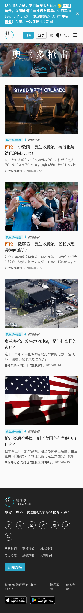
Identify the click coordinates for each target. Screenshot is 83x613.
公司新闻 (46, 555)
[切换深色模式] (58, 35)
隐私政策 (54, 587)
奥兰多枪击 (13, 140)
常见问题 (11, 555)
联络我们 (28, 548)
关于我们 (11, 548)
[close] (77, 13)
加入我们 (46, 548)
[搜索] (67, 35)
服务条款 (70, 587)
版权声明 (28, 555)
